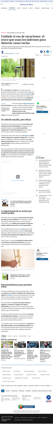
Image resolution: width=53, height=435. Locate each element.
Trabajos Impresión (37, 397)
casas (29, 336)
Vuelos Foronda (42, 371)
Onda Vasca (14, 399)
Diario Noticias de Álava (5, 398)
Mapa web (24, 398)
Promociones (14, 390)
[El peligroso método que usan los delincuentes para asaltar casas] (5, 277)
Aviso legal (17, 417)
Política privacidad (23, 417)
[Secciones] (1, 4)
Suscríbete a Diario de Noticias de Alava (42, 390)
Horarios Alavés (6, 378)
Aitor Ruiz (7, 53)
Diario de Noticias (15, 397)
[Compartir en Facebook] (41, 51)
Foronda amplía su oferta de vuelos (16, 32)
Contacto (8, 390)
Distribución (24, 397)
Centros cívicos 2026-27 (8, 381)
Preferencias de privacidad (27, 419)
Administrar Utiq (18, 419)
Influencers (17, 371)
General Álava (6, 371)
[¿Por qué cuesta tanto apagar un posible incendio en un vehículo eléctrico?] (20, 344)
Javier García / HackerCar (19, 358)
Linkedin (13, 53)
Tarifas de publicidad (26, 399)
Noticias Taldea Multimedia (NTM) (6, 400)
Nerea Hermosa (6, 374)
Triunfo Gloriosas (32, 374)
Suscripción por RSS (37, 398)
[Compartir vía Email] (50, 51)
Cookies (38, 417)
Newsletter (21, 390)
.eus (3, 391)
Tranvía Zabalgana (29, 371)
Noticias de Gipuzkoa (16, 398)
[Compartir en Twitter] (44, 51)
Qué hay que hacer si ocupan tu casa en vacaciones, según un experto (5, 109)
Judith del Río (43, 361)
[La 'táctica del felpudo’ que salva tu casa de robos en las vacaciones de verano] (5, 203)
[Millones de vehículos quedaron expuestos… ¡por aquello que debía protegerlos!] (33, 344)
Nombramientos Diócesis (21, 378)
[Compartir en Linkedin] (47, 51)
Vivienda (9, 336)
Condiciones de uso (32, 417)
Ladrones (15, 336)
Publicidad (28, 390)
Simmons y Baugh (44, 374)
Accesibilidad (44, 417)
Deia (2, 397)
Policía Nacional (22, 336)
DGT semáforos (36, 378)
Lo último (40, 158)
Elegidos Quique (18, 374)
